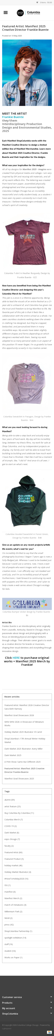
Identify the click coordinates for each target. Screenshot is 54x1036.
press (9, 924)
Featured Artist (13, 852)
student (10, 951)
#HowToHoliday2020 (16, 878)
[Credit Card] (49, 1032)
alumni (9, 799)
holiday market (13, 865)
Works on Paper (13, 957)
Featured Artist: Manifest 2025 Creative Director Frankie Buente (25, 28)
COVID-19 (10, 826)
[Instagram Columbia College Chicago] (29, 984)
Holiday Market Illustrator (17, 872)
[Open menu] (5, 12)
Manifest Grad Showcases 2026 (19, 715)
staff (8, 944)
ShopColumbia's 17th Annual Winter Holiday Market (24, 740)
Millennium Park (13, 911)
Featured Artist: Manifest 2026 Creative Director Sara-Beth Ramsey (26, 707)
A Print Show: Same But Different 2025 (22, 761)
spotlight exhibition (15, 937)
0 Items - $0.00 (46, 2)
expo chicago (12, 839)
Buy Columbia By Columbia (19, 813)
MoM (8, 918)
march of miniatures (15, 904)
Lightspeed (6, 1028)
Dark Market (11, 832)
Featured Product (14, 859)
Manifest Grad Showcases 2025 (19, 778)
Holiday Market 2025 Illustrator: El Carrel (23, 732)
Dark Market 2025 (12, 755)
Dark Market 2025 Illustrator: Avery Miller (23, 748)
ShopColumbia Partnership (18, 931)
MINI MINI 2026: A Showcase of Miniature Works (24, 723)
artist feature (12, 806)
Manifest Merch (13, 898)
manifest (10, 891)
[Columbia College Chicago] (32, 12)
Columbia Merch (13, 819)
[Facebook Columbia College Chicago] (24, 984)
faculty (9, 845)
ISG (7, 885)
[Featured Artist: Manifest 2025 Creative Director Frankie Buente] (27, 74)
